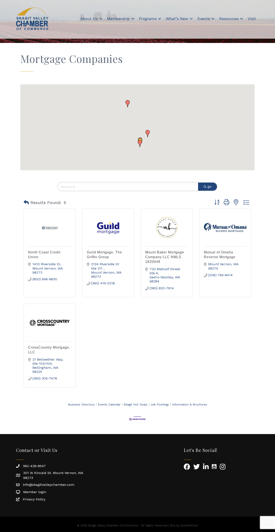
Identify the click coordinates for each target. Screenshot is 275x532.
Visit (252, 18)
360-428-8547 (34, 466)
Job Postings (160, 404)
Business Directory (81, 404)
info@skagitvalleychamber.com (48, 485)
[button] (140, 143)
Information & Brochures (189, 404)
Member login (34, 492)
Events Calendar (109, 404)
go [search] (209, 186)
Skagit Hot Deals (135, 404)
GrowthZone (189, 525)
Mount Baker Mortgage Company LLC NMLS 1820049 (164, 257)
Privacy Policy (34, 499)
